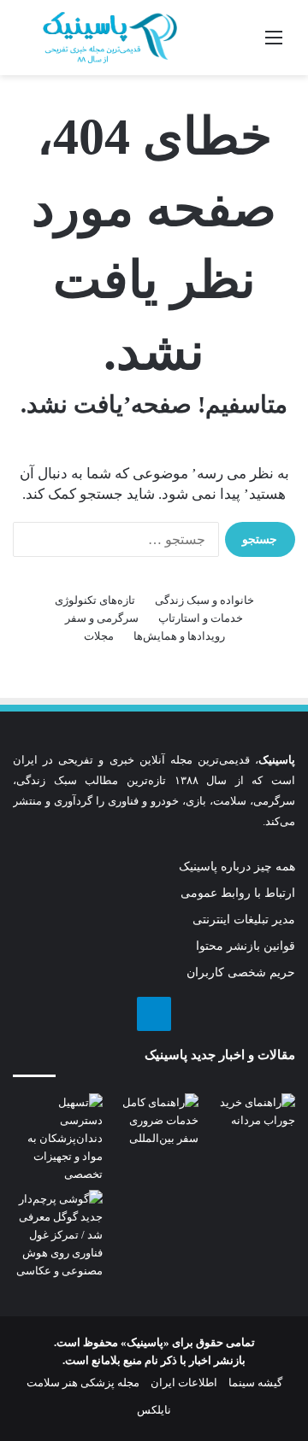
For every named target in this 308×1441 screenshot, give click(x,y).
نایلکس (154, 1409)
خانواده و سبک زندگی (204, 600)
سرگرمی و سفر (102, 618)
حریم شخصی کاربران (241, 972)
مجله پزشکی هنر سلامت (83, 1382)
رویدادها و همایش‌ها (179, 636)
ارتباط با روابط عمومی (238, 893)
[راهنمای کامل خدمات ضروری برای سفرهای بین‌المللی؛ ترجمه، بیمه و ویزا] (154, 1120)
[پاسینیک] (110, 37)
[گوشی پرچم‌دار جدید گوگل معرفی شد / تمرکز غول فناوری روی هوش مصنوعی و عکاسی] (58, 1235)
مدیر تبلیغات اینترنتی (243, 919)
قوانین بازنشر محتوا (245, 946)
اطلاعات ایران (184, 1382)
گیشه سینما (255, 1382)
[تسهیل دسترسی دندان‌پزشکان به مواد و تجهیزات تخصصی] (58, 1138)
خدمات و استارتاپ (200, 618)
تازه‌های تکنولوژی (95, 600)
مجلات (99, 636)
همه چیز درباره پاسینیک (237, 866)
